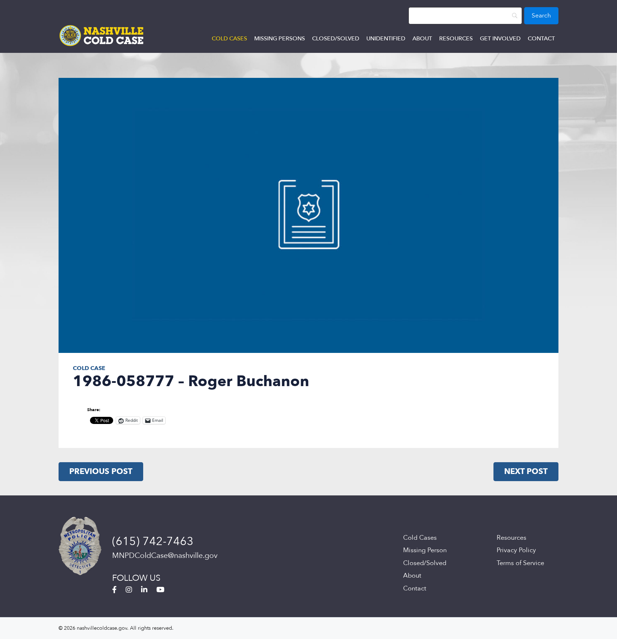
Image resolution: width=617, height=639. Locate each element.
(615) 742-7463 (153, 541)
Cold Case (89, 368)
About (422, 39)
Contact (541, 39)
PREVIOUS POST (100, 471)
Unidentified (385, 39)
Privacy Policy (516, 550)
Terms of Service (520, 563)
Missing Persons (279, 39)
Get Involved (500, 39)
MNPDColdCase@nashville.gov (164, 555)
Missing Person (425, 550)
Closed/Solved (335, 39)
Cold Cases (229, 39)
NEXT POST (526, 471)
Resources (456, 39)
